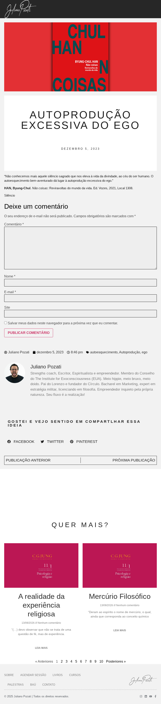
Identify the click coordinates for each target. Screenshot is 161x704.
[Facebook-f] (155, 696)
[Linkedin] (145, 696)
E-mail (10, 292)
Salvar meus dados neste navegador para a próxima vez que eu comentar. (63, 323)
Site (7, 307)
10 (101, 661)
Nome (9, 276)
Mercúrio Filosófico (120, 596)
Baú (33, 684)
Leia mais (41, 648)
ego (144, 352)
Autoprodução (129, 352)
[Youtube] (150, 696)
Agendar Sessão (33, 675)
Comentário (14, 224)
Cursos (75, 675)
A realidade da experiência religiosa (41, 605)
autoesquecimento (104, 352)
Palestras (16, 684)
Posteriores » (116, 661)
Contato (48, 684)
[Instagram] (141, 696)
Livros (58, 675)
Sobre (9, 675)
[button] (21, 441)
